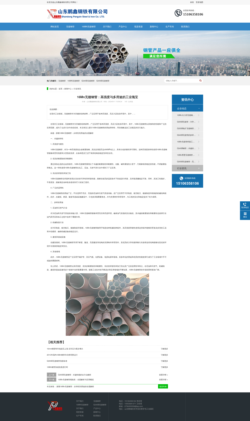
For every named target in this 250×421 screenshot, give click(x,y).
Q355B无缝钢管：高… (186, 161)
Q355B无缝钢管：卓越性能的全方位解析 (74, 374)
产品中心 (123, 26)
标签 (192, 2)
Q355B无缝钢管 (102, 80)
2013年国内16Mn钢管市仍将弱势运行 (62, 354)
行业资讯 (77, 88)
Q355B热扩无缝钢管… (186, 128)
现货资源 (138, 26)
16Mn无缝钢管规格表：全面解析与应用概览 (76, 379)
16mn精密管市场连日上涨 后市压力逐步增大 (65, 348)
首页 (60, 88)
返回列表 (163, 386)
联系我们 (185, 26)
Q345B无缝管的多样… (186, 135)
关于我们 (107, 26)
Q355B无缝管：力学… (186, 121)
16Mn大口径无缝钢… (186, 115)
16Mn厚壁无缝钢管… (186, 155)
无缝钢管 (70, 26)
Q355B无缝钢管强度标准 (57, 361)
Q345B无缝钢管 (88, 80)
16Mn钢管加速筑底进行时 (57, 367)
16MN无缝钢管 (89, 26)
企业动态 (181, 108)
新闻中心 (154, 26)
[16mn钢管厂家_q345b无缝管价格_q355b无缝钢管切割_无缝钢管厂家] (77, 13)
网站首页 (55, 26)
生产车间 (169, 26)
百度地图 (199, 2)
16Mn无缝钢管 (57, 149)
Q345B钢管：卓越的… (186, 148)
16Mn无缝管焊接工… (186, 141)
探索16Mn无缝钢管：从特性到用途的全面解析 (75, 386)
